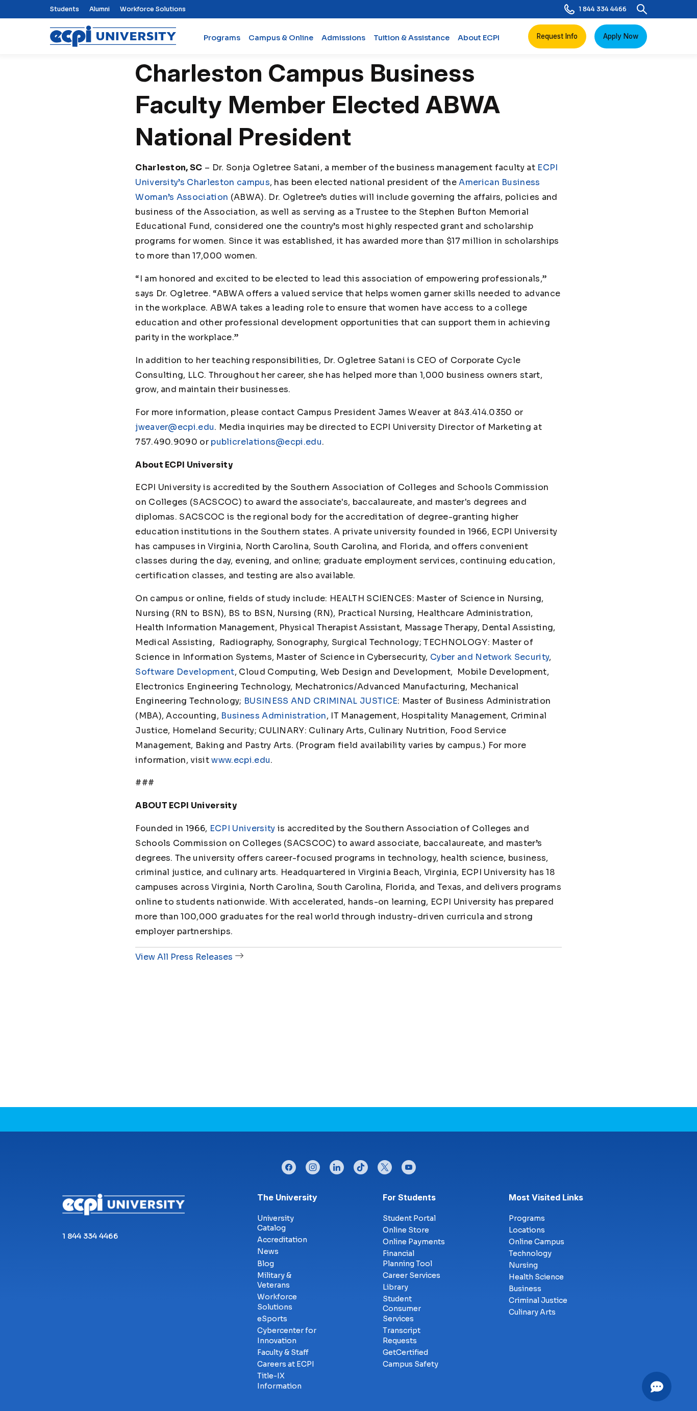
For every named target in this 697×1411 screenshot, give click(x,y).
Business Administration (273, 715)
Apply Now (620, 36)
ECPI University (243, 828)
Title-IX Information (279, 1381)
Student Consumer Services (402, 1308)
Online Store (406, 1230)
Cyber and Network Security (489, 657)
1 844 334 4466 (603, 9)
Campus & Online (280, 37)
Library (395, 1287)
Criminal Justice (538, 1300)
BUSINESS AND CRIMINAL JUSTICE (320, 701)
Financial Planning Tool (407, 1258)
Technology (530, 1253)
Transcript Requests (401, 1335)
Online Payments (414, 1241)
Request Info (557, 36)
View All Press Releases (184, 957)
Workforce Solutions (153, 9)
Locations (527, 1230)
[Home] (117, 36)
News (268, 1251)
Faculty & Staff (283, 1352)
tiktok (361, 1164)
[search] (642, 9)
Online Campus (536, 1241)
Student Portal (409, 1218)
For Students (409, 1197)
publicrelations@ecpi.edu (266, 442)
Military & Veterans (274, 1280)
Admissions (343, 37)
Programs (222, 37)
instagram (313, 1164)
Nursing (523, 1265)
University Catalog (275, 1223)
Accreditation (282, 1239)
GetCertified (405, 1352)
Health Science (536, 1276)
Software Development (184, 671)
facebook (289, 1164)
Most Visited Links (546, 1197)
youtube (409, 1164)
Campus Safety (410, 1364)
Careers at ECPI (285, 1364)
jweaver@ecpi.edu (174, 427)
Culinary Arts (532, 1312)
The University (287, 1197)
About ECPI (479, 37)
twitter (385, 1164)
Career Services (411, 1275)
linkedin (337, 1164)
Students (64, 9)
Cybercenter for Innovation (286, 1335)
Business (525, 1288)
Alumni (99, 9)
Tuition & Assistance (412, 37)
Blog (265, 1263)
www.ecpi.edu (240, 760)
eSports (272, 1318)
